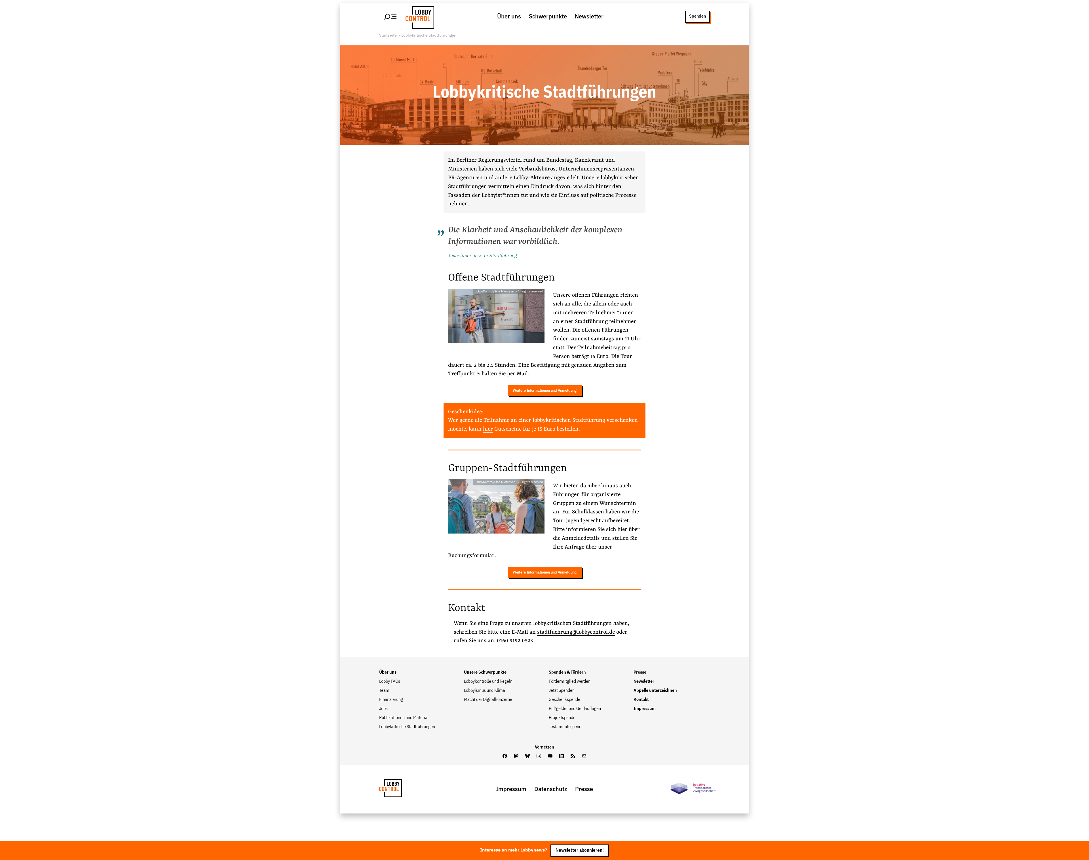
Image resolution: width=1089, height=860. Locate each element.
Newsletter (589, 17)
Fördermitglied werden (569, 681)
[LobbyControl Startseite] (418, 17)
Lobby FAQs (389, 681)
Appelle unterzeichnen (655, 690)
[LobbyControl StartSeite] (399, 789)
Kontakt (641, 699)
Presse (640, 672)
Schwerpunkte (548, 17)
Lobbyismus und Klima (484, 690)
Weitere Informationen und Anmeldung (545, 391)
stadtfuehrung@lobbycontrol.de (576, 632)
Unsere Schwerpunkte (485, 672)
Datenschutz (550, 789)
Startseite (388, 35)
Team (384, 690)
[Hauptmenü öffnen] (390, 16)
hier (488, 429)
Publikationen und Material (404, 718)
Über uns (509, 17)
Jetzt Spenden (562, 690)
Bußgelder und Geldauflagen (575, 709)
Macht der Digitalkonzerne (488, 699)
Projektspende (562, 718)
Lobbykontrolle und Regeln (488, 681)
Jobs (383, 709)
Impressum (645, 709)
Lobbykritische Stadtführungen (407, 727)
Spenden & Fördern (567, 672)
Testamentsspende (566, 727)
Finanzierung (391, 699)
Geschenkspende (564, 699)
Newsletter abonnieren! (580, 850)
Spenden (697, 16)
